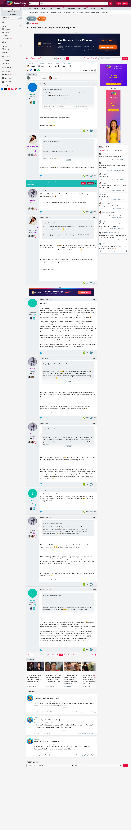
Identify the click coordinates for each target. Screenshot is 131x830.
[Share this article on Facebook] (31, 70)
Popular (108, 150)
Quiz (50, 8)
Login (119, 3)
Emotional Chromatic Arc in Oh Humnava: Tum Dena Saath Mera (112, 236)
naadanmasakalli (88, 712)
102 (61, 655)
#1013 (94, 190)
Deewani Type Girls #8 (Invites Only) (47, 720)
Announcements (117, 150)
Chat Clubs (33, 23)
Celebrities (8, 57)
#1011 (94, 84)
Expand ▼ (65, 709)
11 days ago (79, 712)
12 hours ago (115, 179)
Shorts (7, 74)
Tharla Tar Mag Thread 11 (107, 197)
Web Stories (8, 78)
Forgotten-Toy (89, 755)
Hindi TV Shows (106, 203)
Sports (6, 42)
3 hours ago (113, 199)
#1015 (94, 299)
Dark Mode (5, 18)
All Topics (7, 49)
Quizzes (7, 71)
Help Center (8, 82)
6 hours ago (115, 159)
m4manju (90, 733)
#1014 (94, 217)
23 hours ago (112, 228)
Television (8, 29)
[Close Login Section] (95, 183)
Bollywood (104, 154)
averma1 (122, 240)
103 (65, 655)
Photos (100, 8)
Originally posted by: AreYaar (52, 223)
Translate (13, 14)
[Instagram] (12, 89)
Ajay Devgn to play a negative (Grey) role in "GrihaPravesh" (113, 187)
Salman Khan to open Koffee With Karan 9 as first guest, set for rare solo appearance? (34, 678)
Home (6, 22)
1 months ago (82, 733)
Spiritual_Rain (121, 228)
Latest (102, 150)
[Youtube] (9, 89)
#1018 (94, 490)
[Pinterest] (16, 89)
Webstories (82, 8)
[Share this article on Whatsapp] (38, 70)
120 (73, 655)
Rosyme (122, 159)
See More (5, 52)
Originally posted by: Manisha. (52, 89)
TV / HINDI (48, 673)
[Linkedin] (20, 89)
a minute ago (112, 251)
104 (68, 655)
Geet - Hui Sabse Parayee (108, 212)
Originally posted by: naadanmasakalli (55, 364)
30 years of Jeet (104, 177)
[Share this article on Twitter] (35, 70)
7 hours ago (110, 170)
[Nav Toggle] (2, 3)
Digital (6, 35)
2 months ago (79, 755)
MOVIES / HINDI (31, 673)
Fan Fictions (8, 67)
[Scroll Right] (95, 78)
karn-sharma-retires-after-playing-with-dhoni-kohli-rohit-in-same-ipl (112, 225)
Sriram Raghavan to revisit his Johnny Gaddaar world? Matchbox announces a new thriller (71, 679)
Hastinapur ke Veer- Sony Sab (108, 206)
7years (32, 66)
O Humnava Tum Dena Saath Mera (110, 232)
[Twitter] (5, 89)
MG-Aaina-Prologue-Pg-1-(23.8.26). (110, 215)
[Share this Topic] (28, 70)
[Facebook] (2, 89)
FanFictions (71, 8)
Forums (4, 46)
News (4, 26)
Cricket (103, 221)
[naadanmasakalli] (28, 66)
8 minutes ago (115, 208)
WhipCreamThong (119, 170)
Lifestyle (7, 39)
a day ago (115, 240)
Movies (7, 32)
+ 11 (35, 154)
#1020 (94, 589)
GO (110, 3)
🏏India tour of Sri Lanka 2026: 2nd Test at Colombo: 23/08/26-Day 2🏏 (112, 247)
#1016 (94, 358)
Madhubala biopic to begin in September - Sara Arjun (112, 167)
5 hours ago (115, 217)
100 (53, 655)
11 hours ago (114, 190)
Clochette (121, 190)
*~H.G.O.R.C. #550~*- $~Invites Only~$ (47, 741)
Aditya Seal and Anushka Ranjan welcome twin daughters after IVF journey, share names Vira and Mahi (91, 679)
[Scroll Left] (28, 78)
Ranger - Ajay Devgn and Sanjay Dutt (111, 156)
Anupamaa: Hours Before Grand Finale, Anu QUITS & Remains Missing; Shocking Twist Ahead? (54, 678)
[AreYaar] (39, 66)
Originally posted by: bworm (52, 141)
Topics (44, 8)
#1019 (94, 517)
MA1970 (122, 217)
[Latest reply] (95, 712)
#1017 (94, 423)
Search (125, 58)
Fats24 (122, 208)
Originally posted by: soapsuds (52, 429)
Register (125, 3)
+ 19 (35, 208)
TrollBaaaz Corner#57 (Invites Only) (46, 698)
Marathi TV (104, 194)
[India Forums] (16, 3)
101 (57, 655)
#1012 (94, 136)
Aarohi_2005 (121, 199)
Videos (7, 60)
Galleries (7, 64)
